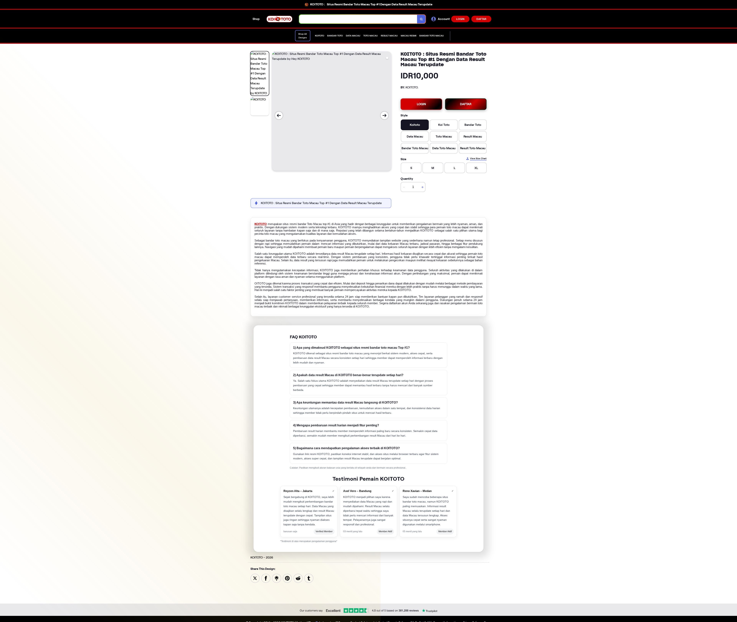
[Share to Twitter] (255, 578)
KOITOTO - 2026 (261, 557)
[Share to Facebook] (265, 578)
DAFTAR (481, 19)
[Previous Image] (279, 115)
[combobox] (358, 19)
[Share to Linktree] (276, 578)
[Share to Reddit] (298, 578)
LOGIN (460, 19)
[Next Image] (384, 115)
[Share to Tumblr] (308, 578)
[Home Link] (279, 19)
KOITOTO (260, 224)
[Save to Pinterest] (287, 578)
